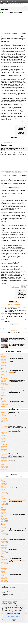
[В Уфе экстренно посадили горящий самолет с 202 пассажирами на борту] (4, 529)
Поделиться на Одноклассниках (6, 1)
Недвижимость (16, 187)
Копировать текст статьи (15, 1)
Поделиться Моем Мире (3, 1)
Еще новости (14, 324)
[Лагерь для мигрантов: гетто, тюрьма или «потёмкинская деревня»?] (4, 417)
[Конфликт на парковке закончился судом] (4, 540)
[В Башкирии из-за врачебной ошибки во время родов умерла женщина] (4, 360)
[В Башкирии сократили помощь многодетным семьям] (4, 402)
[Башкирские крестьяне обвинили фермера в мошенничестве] (4, 381)
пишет (16, 205)
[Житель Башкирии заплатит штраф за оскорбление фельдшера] (4, 500)
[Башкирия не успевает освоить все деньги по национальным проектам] (4, 549)
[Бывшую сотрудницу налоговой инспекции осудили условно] (4, 391)
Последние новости (14, 305)
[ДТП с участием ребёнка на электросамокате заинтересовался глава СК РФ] (4, 560)
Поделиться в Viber (10, 1)
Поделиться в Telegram (12, 1)
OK (14, 620)
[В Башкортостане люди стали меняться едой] (4, 371)
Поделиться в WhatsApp (8, 1)
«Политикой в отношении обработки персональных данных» (14, 615)
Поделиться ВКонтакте (1, 1)
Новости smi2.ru (14, 336)
